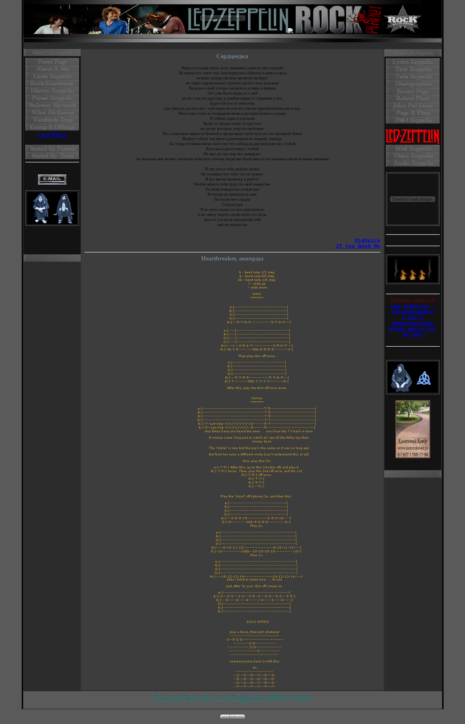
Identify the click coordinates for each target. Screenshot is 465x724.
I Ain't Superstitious (412, 320)
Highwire (367, 241)
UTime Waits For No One (413, 332)
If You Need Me (358, 246)
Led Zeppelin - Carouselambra (413, 309)
